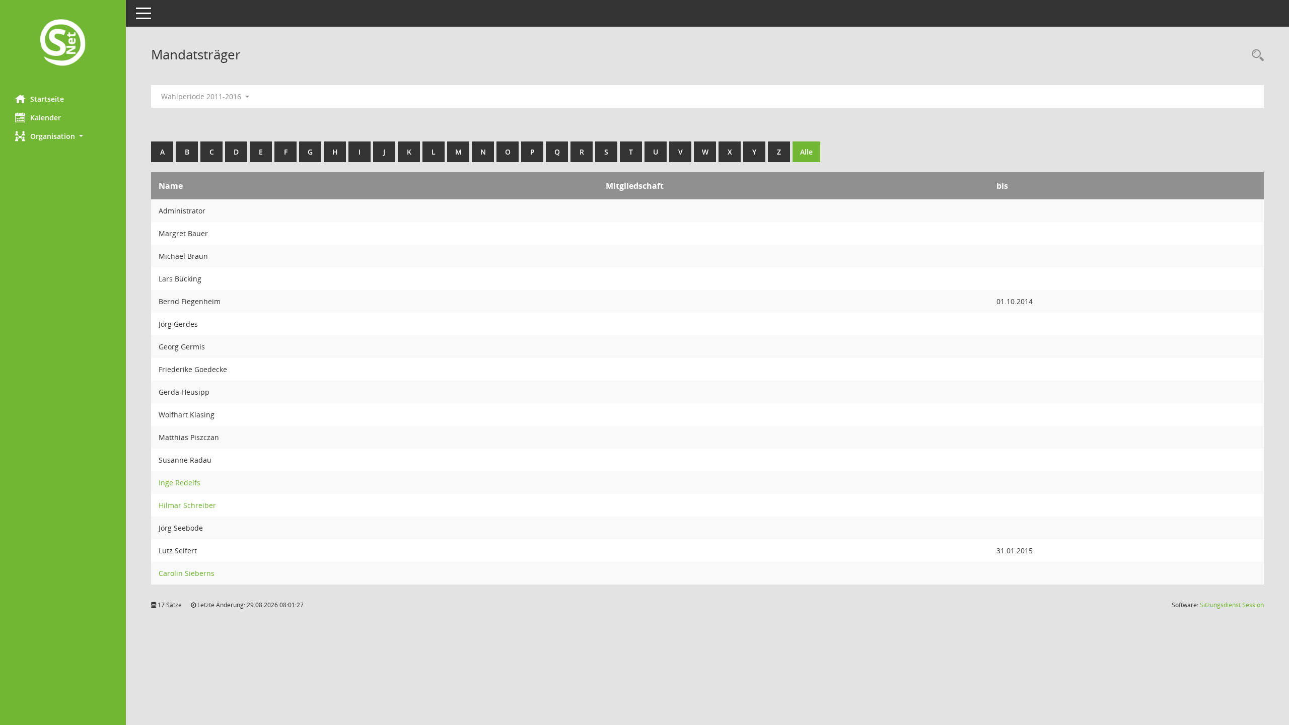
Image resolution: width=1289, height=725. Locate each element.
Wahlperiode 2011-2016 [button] (202, 96)
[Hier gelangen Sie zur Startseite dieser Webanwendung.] (63, 43)
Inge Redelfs (179, 482)
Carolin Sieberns (186, 573)
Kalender (45, 117)
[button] (63, 136)
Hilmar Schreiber (187, 505)
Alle (806, 152)
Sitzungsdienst (1232, 605)
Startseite (47, 99)
